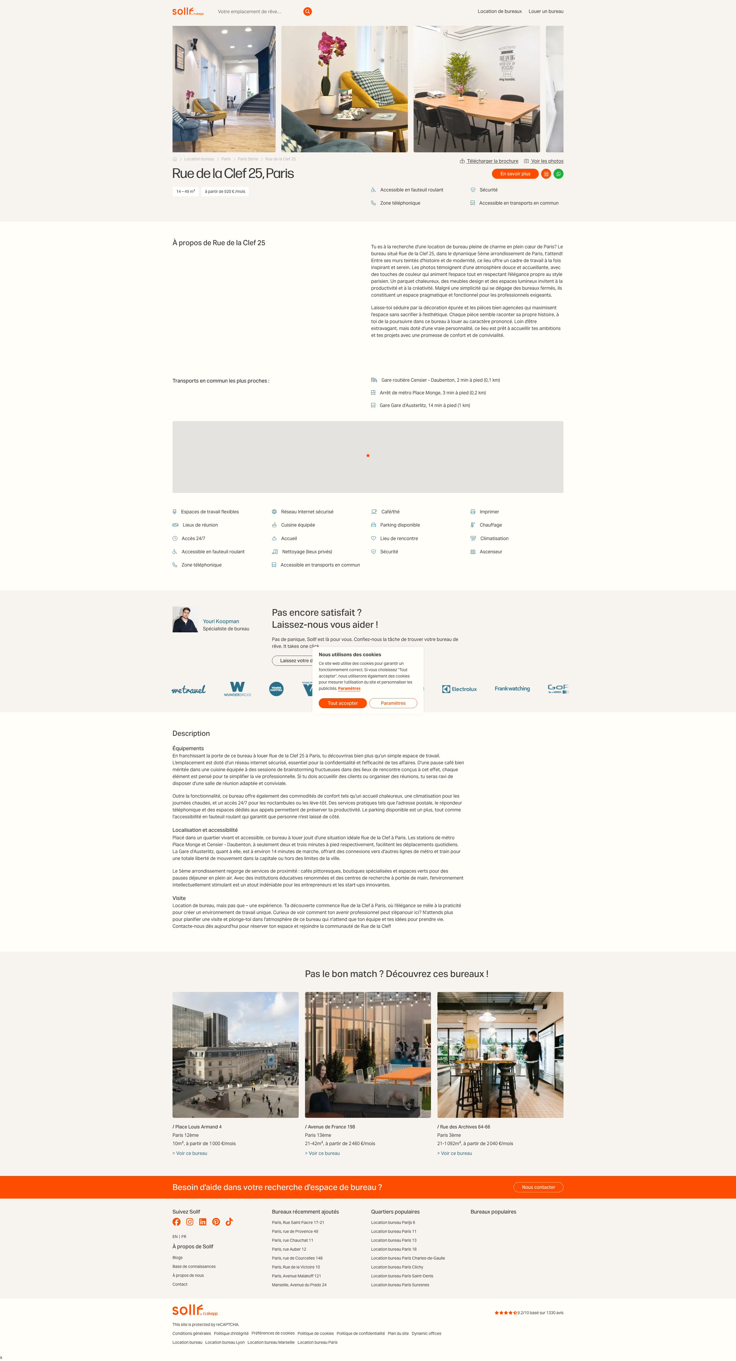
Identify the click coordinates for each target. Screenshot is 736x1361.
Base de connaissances (194, 1266)
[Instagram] (191, 1222)
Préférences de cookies (273, 1333)
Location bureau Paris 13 (394, 1240)
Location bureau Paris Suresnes (400, 1284)
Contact (179, 1284)
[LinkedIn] (204, 1222)
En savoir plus (515, 174)
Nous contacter (538, 1187)
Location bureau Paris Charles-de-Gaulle (408, 1258)
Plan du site (398, 1333)
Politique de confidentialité (361, 1333)
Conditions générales (191, 1333)
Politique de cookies (316, 1333)
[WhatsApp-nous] (558, 174)
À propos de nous (188, 1275)
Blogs (177, 1257)
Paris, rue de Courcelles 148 (297, 1258)
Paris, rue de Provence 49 (295, 1231)
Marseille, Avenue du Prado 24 (299, 1284)
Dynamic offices (426, 1333)
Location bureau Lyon (225, 1342)
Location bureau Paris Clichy (397, 1267)
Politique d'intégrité (231, 1333)
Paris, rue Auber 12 (289, 1249)
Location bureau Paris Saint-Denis (402, 1276)
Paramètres (349, 688)
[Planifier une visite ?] (546, 174)
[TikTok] (231, 1222)
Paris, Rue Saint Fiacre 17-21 (298, 1222)
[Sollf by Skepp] (188, 11)
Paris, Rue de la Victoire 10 (296, 1267)
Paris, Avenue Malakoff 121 (296, 1276)
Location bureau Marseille (271, 1342)
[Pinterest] (217, 1222)
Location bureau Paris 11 (394, 1231)
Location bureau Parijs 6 (393, 1222)
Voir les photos (547, 161)
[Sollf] (174, 159)
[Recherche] (307, 11)
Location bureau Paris (318, 1342)
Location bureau (187, 1342)
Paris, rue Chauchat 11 (292, 1240)
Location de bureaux (500, 11)
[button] (368, 455)
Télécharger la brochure (492, 161)
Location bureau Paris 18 (394, 1249)
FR (183, 1236)
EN (175, 1236)
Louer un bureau (546, 11)
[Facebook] (177, 1222)
